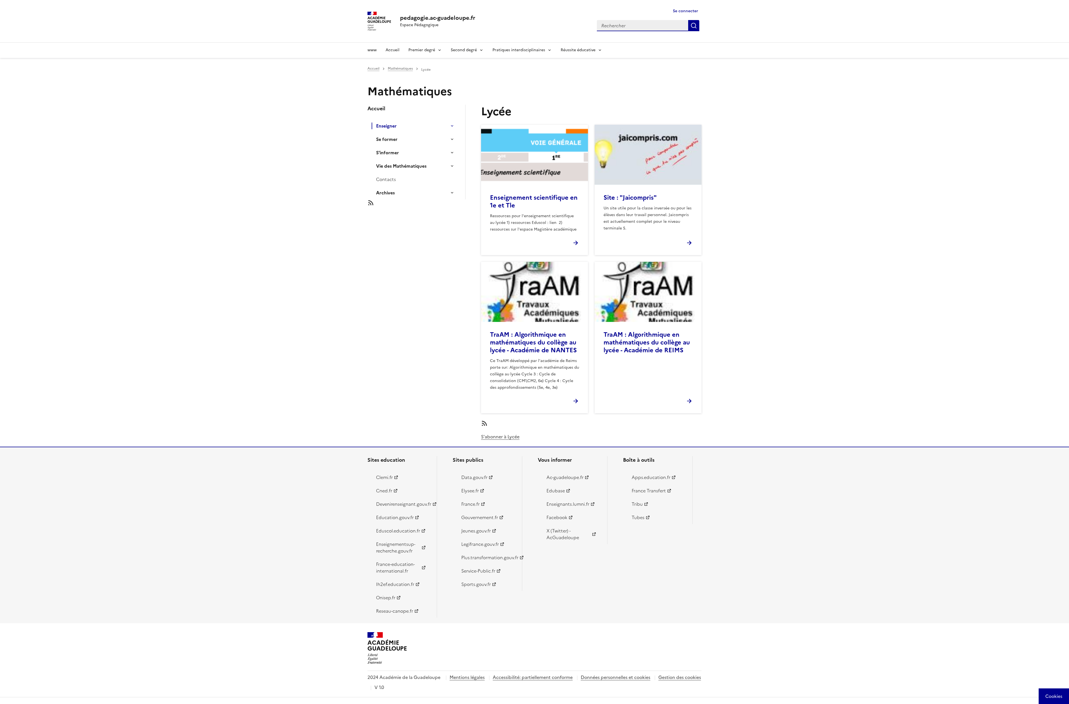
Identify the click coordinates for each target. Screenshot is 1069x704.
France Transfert (649, 490)
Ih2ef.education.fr (395, 584)
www (372, 50)
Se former (387, 139)
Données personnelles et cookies (615, 677)
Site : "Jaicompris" (630, 197)
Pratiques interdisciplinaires (518, 50)
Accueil (392, 50)
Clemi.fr (384, 477)
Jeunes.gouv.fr (476, 530)
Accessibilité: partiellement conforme (533, 677)
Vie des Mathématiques (401, 166)
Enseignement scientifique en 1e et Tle (534, 201)
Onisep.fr (385, 597)
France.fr (470, 504)
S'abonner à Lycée (500, 436)
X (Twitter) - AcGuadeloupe (562, 534)
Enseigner (386, 126)
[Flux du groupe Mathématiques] (420, 202)
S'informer (387, 152)
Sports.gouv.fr (476, 584)
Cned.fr (384, 490)
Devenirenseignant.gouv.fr (403, 504)
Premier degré (421, 50)
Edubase (555, 490)
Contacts (386, 179)
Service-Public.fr (478, 571)
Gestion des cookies (679, 677)
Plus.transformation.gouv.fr (488, 557)
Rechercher (693, 25)
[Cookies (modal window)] (1054, 696)
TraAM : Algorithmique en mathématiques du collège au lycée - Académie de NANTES (533, 342)
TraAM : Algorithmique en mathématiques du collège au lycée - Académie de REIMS (647, 342)
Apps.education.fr (651, 477)
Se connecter (685, 11)
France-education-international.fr (395, 567)
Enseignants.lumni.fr (567, 504)
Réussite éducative (578, 50)
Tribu (637, 504)
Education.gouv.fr (395, 517)
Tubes (638, 517)
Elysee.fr (470, 490)
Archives (385, 192)
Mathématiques (400, 68)
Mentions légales (467, 677)
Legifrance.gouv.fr (480, 544)
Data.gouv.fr (474, 477)
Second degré (464, 50)
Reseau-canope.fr (394, 611)
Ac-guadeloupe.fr (564, 477)
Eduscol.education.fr (398, 530)
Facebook (556, 517)
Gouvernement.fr (479, 517)
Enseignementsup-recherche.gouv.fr (395, 547)
